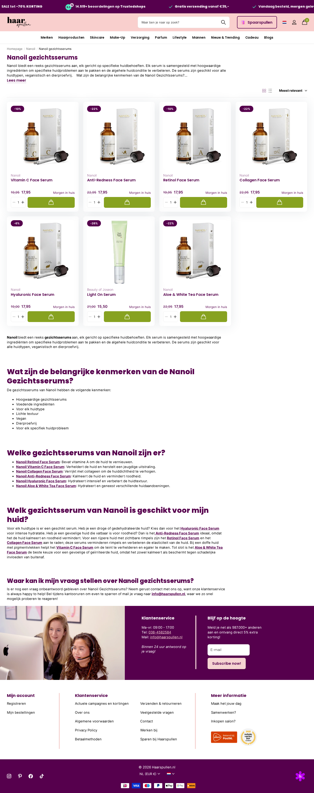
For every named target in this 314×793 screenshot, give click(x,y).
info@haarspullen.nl (168, 594)
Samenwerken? (223, 712)
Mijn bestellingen (21, 712)
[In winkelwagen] (51, 202)
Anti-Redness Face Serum (111, 180)
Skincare (97, 37)
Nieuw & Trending (225, 37)
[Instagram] (9, 776)
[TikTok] (42, 776)
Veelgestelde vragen (157, 712)
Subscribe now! (226, 663)
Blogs (268, 37)
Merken (47, 37)
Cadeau (252, 37)
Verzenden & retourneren (161, 704)
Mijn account (21, 695)
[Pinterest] (20, 776)
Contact (146, 721)
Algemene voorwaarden (94, 721)
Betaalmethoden (88, 739)
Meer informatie (228, 695)
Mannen (199, 37)
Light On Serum (101, 294)
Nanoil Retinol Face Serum (38, 462)
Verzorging (140, 37)
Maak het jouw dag (226, 704)
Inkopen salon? (223, 721)
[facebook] (31, 776)
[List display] (270, 91)
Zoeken (223, 22)
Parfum (161, 37)
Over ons (82, 712)
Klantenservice (91, 695)
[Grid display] (264, 91)
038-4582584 (159, 632)
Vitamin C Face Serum (31, 180)
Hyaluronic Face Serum (32, 294)
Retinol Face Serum (181, 180)
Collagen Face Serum (260, 180)
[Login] (294, 22)
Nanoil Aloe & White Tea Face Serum (46, 486)
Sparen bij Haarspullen (158, 739)
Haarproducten (71, 37)
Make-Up (117, 37)
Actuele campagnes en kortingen (102, 704)
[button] (23, 202)
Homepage (15, 49)
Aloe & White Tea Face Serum (190, 294)
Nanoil (30, 49)
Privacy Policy (86, 730)
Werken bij (148, 730)
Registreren (16, 704)
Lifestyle (180, 37)
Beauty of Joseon (100, 289)
